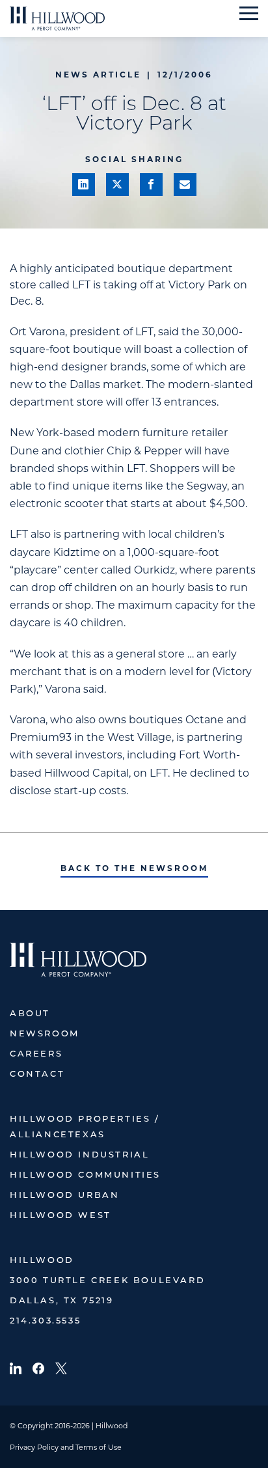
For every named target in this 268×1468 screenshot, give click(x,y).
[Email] (185, 184)
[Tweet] (117, 184)
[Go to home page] (57, 19)
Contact (37, 1074)
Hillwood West (60, 1216)
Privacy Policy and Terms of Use (66, 1447)
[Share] (83, 184)
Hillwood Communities (85, 1175)
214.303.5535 (45, 1321)
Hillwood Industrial (79, 1155)
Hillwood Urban (64, 1195)
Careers (36, 1054)
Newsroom (44, 1034)
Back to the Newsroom (134, 868)
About (30, 1014)
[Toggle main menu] (248, 13)
